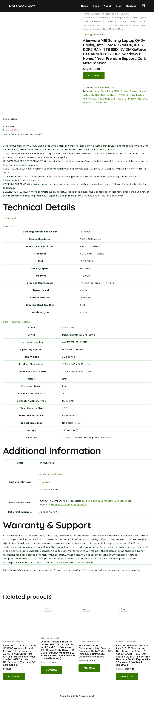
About (107, 6)
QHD (127, 99)
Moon (101, 99)
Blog (118, 6)
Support (87, 102)
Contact (131, 6)
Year (106, 102)
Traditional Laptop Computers (68, 504)
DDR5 (117, 91)
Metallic (92, 99)
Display (125, 91)
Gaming (134, 91)
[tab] (10, 119)
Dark (109, 91)
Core (103, 91)
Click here (88, 570)
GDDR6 (95, 95)
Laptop (140, 95)
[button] (143, 6)
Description (10, 118)
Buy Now (93, 75)
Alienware (94, 91)
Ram (133, 99)
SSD (145, 99)
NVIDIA (109, 99)
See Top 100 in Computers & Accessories (106, 500)
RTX (139, 99)
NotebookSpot (22, 6)
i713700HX (123, 95)
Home (84, 6)
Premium (118, 99)
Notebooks (112, 13)
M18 (85, 99)
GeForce (104, 95)
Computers (98, 13)
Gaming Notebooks (94, 34)
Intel (132, 95)
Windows (98, 102)
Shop (96, 6)
